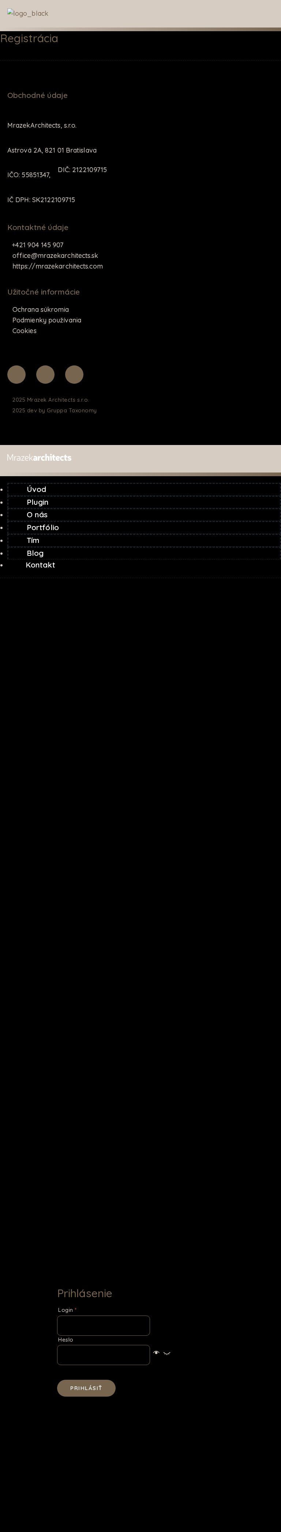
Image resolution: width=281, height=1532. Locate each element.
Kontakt (40, 564)
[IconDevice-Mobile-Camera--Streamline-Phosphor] (74, 374)
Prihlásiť (86, 1388)
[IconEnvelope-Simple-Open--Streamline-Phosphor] (45, 374)
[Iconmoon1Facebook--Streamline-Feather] (16, 374)
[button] (161, 1354)
